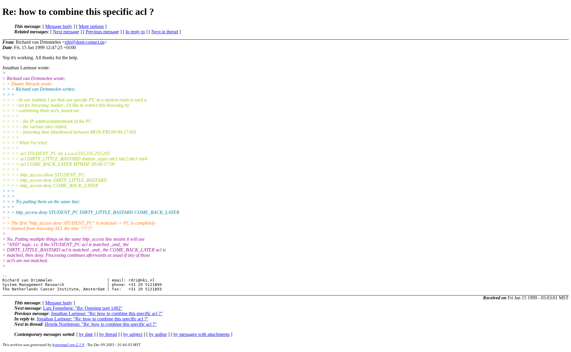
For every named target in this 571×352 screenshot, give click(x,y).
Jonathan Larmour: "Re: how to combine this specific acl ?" (107, 313)
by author (158, 334)
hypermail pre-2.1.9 (68, 344)
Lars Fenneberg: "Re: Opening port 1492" (83, 308)
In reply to (135, 31)
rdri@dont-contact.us (84, 42)
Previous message (102, 31)
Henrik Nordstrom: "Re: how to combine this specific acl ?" (101, 324)
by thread (108, 334)
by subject (132, 334)
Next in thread (164, 31)
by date (86, 334)
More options (91, 26)
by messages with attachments (201, 334)
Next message (66, 31)
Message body (58, 26)
